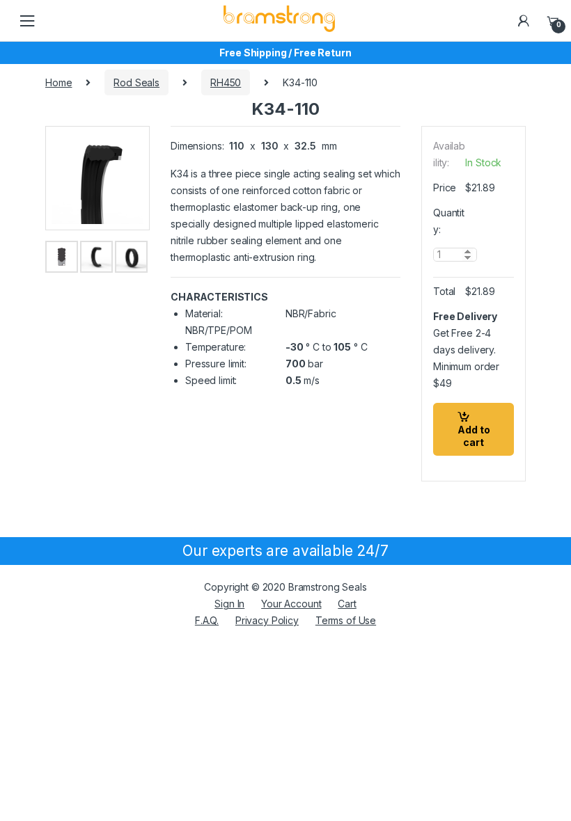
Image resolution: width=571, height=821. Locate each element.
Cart (347, 603)
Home (58, 82)
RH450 (225, 82)
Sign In (229, 603)
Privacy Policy (267, 620)
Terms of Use (345, 620)
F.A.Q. (207, 620)
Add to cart (473, 436)
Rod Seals (136, 82)
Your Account (291, 603)
